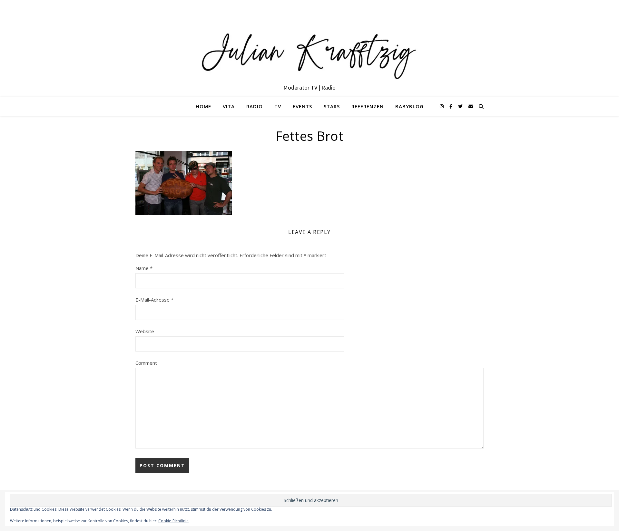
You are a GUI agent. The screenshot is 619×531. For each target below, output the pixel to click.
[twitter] (461, 106)
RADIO (254, 106)
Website (144, 331)
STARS (332, 106)
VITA (229, 106)
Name (143, 268)
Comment (146, 363)
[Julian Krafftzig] (309, 48)
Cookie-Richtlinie (173, 521)
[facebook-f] (451, 106)
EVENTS (302, 106)
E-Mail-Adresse (154, 299)
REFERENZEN (367, 106)
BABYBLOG (409, 106)
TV (277, 106)
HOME (203, 106)
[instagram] (442, 106)
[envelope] (470, 106)
